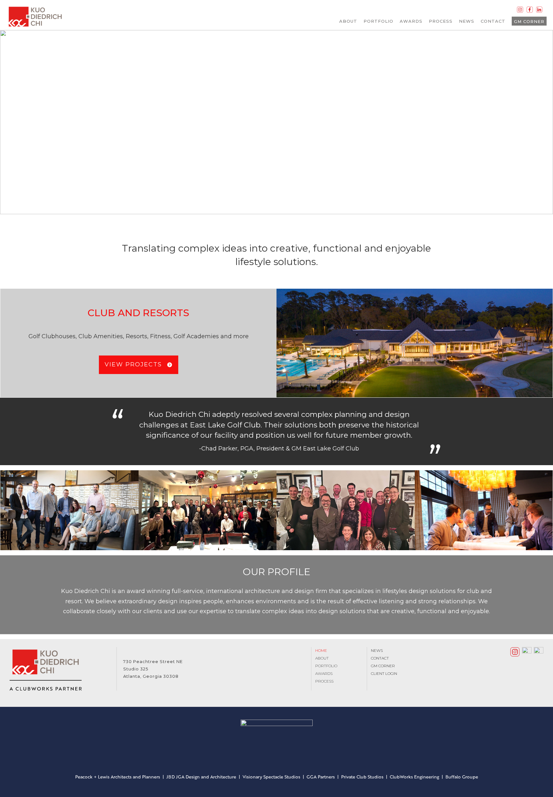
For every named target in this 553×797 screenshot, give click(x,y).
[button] (10, 122)
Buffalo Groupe (461, 777)
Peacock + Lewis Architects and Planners (117, 777)
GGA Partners (321, 777)
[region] (276, 122)
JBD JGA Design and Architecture (201, 777)
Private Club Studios (362, 777)
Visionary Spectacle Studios (271, 777)
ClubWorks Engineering (414, 777)
